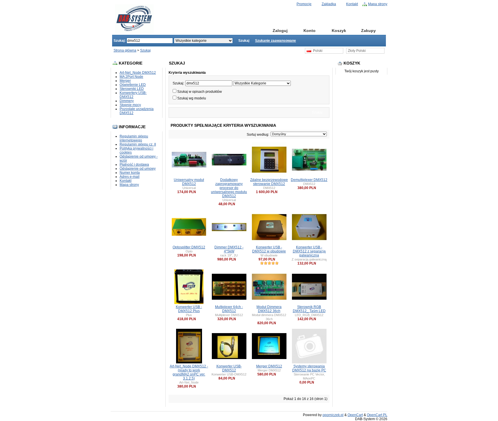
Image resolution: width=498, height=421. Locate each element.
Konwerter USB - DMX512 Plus (189, 309)
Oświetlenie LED (133, 85)
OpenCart (355, 415)
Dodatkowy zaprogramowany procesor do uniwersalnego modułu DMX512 (229, 188)
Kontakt (352, 4)
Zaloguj (280, 30)
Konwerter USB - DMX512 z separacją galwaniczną (309, 251)
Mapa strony (377, 4)
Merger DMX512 (269, 366)
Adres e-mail (129, 177)
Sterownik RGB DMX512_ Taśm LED (309, 309)
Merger (125, 81)
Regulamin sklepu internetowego (134, 138)
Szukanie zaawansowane (275, 41)
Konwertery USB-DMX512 (133, 95)
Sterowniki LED (132, 89)
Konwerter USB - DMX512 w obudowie (269, 249)
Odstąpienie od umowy (138, 169)
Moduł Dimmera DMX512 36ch (269, 309)
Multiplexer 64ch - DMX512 (229, 309)
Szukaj (145, 50)
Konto (309, 30)
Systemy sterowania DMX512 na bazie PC (309, 368)
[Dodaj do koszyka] (199, 191)
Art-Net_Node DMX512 (138, 73)
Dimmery (127, 101)
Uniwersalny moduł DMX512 (189, 182)
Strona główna (251, 30)
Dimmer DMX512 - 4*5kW (229, 249)
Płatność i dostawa (134, 165)
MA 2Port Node (131, 77)
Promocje (304, 4)
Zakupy (368, 30)
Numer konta (130, 173)
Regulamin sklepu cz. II (138, 144)
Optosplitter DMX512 (189, 247)
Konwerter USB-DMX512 (229, 368)
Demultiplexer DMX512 (309, 180)
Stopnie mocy (130, 105)
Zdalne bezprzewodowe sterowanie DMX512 (269, 182)
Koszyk (339, 30)
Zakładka (329, 4)
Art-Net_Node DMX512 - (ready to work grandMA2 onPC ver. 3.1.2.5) (189, 372)
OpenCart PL (377, 415)
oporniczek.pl (333, 415)
